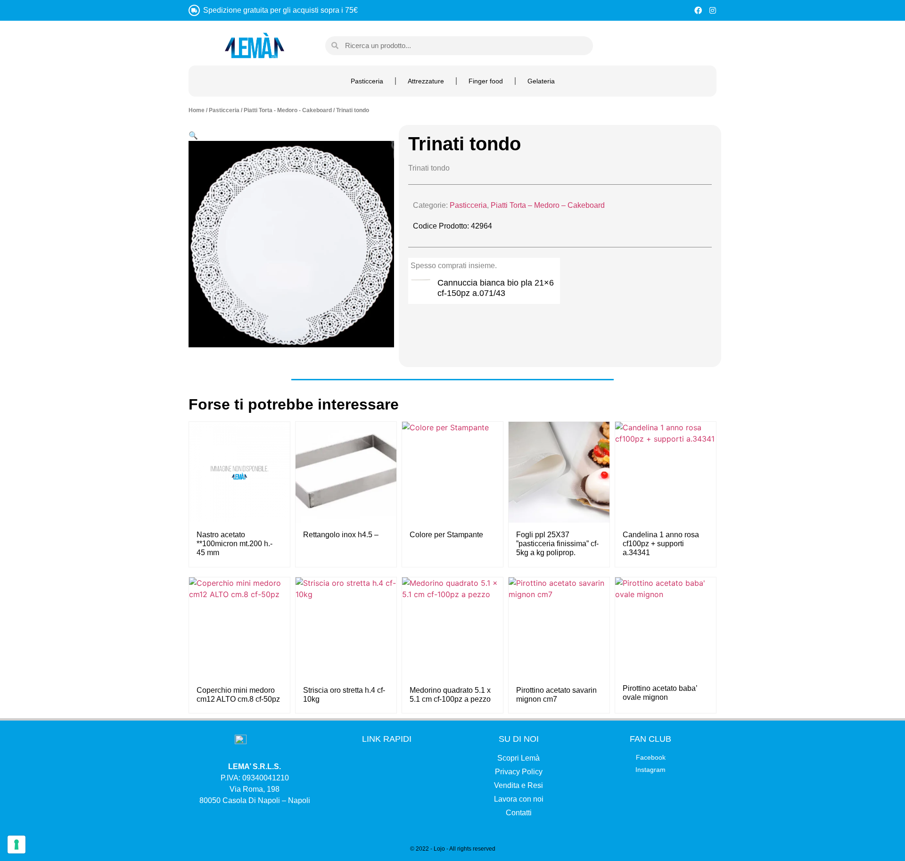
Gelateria (541, 81)
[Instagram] (712, 10)
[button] (193, 135)
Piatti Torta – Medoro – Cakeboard (548, 205)
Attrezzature (426, 81)
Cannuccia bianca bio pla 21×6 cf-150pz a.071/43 (495, 288)
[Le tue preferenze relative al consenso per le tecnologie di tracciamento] (16, 844)
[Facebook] (698, 10)
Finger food (486, 81)
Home (197, 110)
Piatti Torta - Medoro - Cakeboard (288, 110)
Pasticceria (367, 81)
